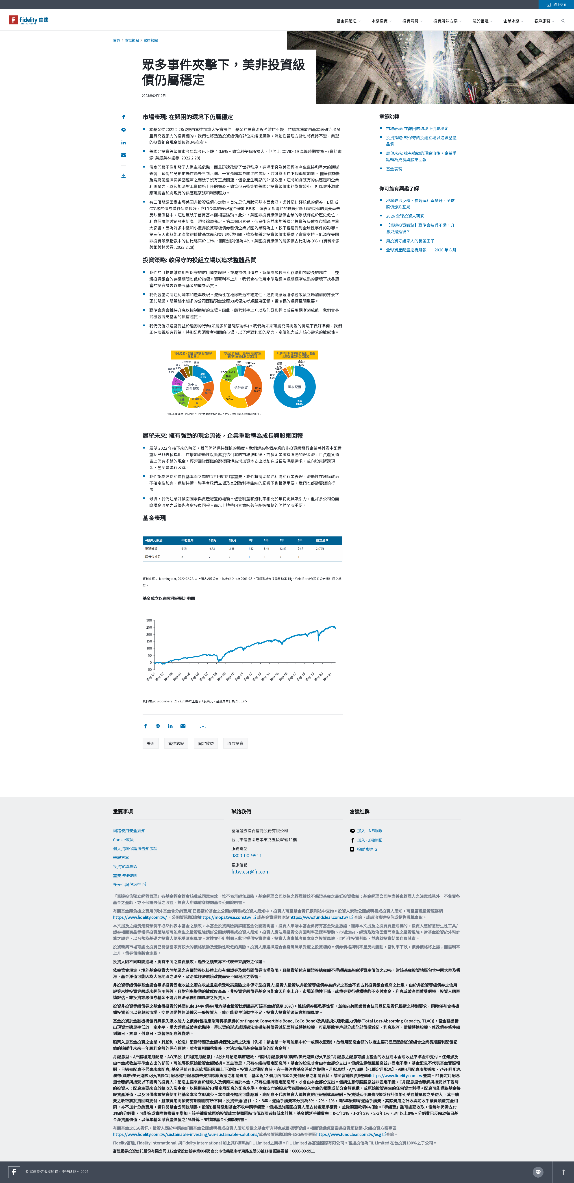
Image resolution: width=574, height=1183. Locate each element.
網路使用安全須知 (129, 830)
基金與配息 (347, 21)
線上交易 (560, 4)
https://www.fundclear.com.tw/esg (348, 1134)
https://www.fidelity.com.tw (396, 1075)
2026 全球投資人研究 (405, 216)
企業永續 (511, 21)
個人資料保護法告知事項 (135, 848)
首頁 (116, 40)
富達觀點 (151, 40)
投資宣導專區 (125, 866)
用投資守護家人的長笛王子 (410, 241)
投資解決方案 (446, 21)
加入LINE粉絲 (369, 830)
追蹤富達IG (367, 849)
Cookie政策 (123, 839)
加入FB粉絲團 (369, 840)
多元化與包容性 (127, 884)
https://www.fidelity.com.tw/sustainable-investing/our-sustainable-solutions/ (186, 1134)
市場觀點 (132, 40)
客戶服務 (542, 21)
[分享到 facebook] (123, 117)
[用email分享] (123, 155)
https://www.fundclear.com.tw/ (318, 917)
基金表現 (394, 169)
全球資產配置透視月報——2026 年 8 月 (421, 250)
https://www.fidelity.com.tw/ (140, 917)
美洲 (151, 743)
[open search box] (563, 20)
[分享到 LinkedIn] (123, 143)
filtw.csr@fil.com (250, 871)
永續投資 (380, 21)
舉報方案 (121, 857)
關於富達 (480, 21)
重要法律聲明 (125, 875)
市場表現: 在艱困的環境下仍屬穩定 (417, 128)
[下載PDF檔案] (123, 176)
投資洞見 (411, 21)
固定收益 (206, 743)
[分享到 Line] (123, 130)
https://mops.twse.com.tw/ (225, 917)
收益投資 (235, 743)
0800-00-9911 (246, 855)
